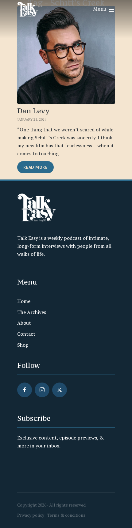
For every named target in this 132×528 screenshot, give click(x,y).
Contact (26, 333)
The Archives (31, 312)
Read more (35, 167)
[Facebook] (24, 390)
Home (23, 301)
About (24, 322)
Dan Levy (33, 111)
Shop (23, 344)
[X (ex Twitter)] (59, 390)
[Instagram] (42, 390)
